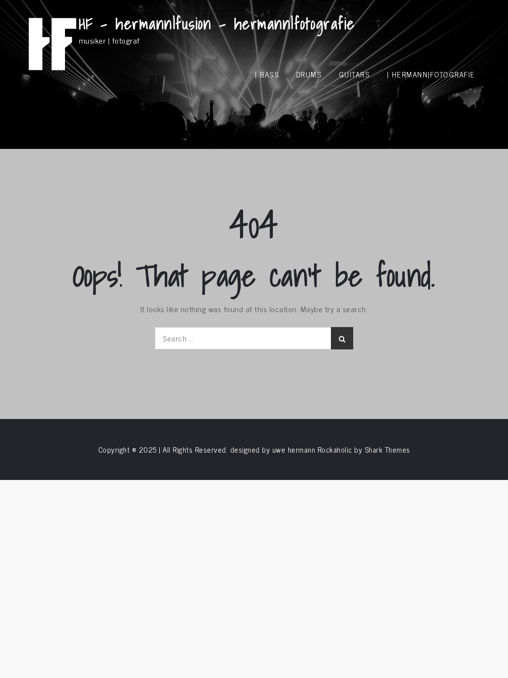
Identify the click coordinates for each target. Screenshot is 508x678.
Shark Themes (387, 449)
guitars (354, 74)
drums (309, 74)
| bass (267, 74)
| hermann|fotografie (431, 74)
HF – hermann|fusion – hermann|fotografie (217, 23)
